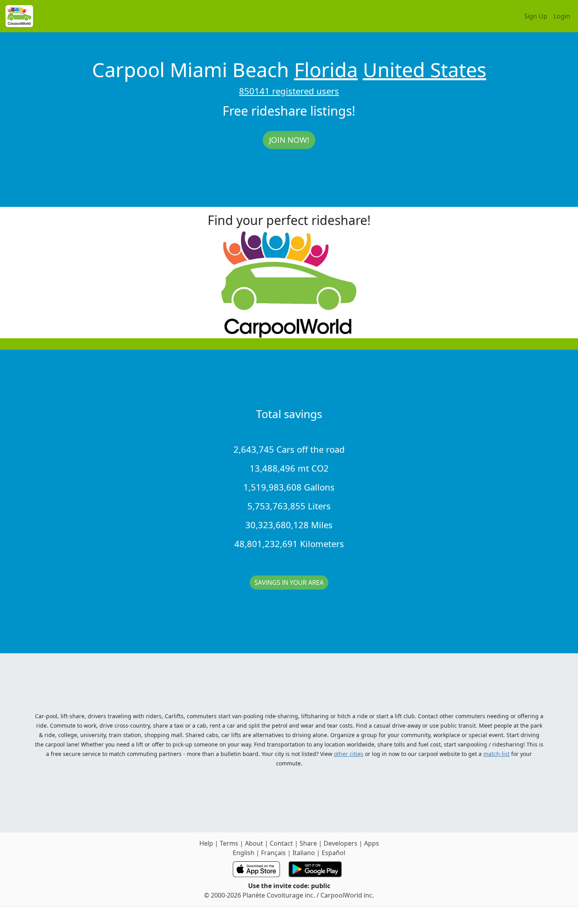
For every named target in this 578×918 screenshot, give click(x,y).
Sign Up (535, 16)
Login (562, 16)
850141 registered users (289, 91)
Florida (326, 69)
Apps (371, 843)
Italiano (304, 852)
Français (273, 852)
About (254, 843)
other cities (348, 754)
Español (333, 852)
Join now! (289, 140)
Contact (281, 843)
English (243, 852)
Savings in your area (289, 582)
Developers (340, 843)
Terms (229, 843)
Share (308, 843)
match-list (496, 754)
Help (206, 843)
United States (424, 69)
